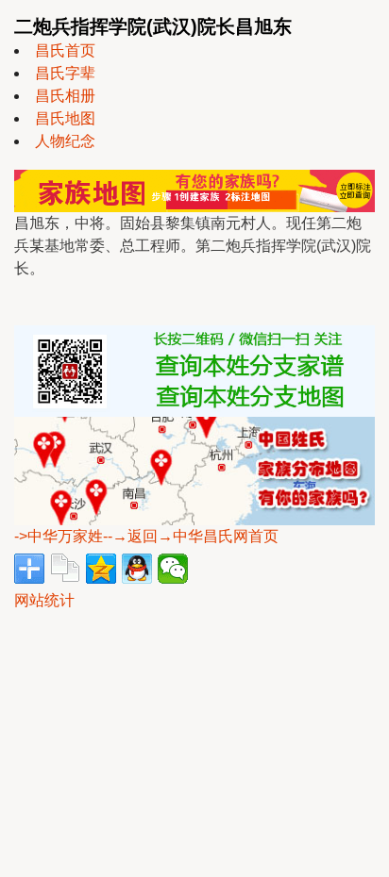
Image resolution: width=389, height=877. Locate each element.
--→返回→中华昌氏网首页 (191, 536)
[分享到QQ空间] (101, 569)
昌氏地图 (65, 118)
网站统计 (44, 600)
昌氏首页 (65, 50)
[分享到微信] (173, 569)
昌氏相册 (65, 96)
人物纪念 (65, 141)
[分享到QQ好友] (137, 569)
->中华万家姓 (58, 536)
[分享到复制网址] (65, 569)
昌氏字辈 (65, 73)
